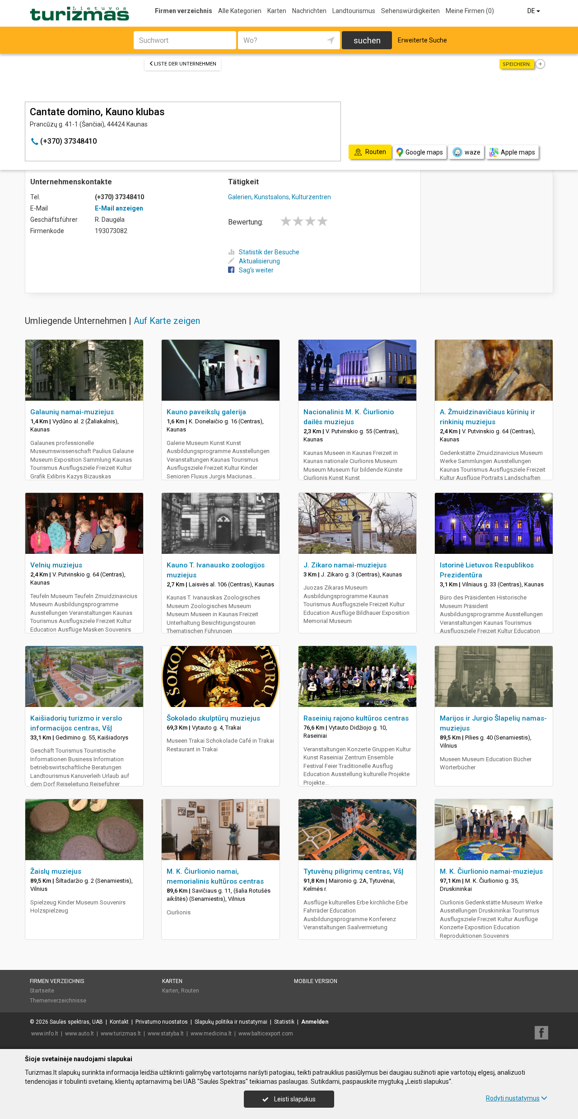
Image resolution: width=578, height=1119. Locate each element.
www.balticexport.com (265, 1033)
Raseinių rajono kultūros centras (356, 718)
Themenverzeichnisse (58, 1000)
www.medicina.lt (211, 1033)
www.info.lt (44, 1033)
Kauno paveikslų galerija (206, 412)
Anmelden (314, 1022)
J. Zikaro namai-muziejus (345, 565)
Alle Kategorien (239, 10)
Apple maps (518, 152)
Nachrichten (309, 10)
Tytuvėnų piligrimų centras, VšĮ (353, 871)
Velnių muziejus (56, 565)
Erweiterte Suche (422, 40)
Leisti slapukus (294, 1099)
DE (531, 10)
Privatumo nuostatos (161, 1022)
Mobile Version (315, 981)
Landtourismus (353, 10)
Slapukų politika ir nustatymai (231, 1022)
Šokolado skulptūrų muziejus (213, 718)
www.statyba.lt (166, 1033)
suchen (367, 40)
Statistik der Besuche (269, 252)
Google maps (424, 152)
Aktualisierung (259, 261)
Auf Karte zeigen (167, 320)
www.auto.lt (79, 1033)
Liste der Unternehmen (185, 64)
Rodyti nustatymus (513, 1098)
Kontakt (119, 1022)
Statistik (284, 1022)
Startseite (42, 991)
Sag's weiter (256, 270)
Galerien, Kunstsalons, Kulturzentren (279, 197)
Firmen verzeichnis (183, 10)
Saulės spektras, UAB (76, 1022)
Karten (276, 10)
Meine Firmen (470, 10)
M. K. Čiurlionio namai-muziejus (491, 871)
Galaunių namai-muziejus (72, 412)
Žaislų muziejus (55, 871)
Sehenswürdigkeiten (410, 10)
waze (472, 152)
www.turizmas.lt (121, 1033)
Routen (190, 991)
